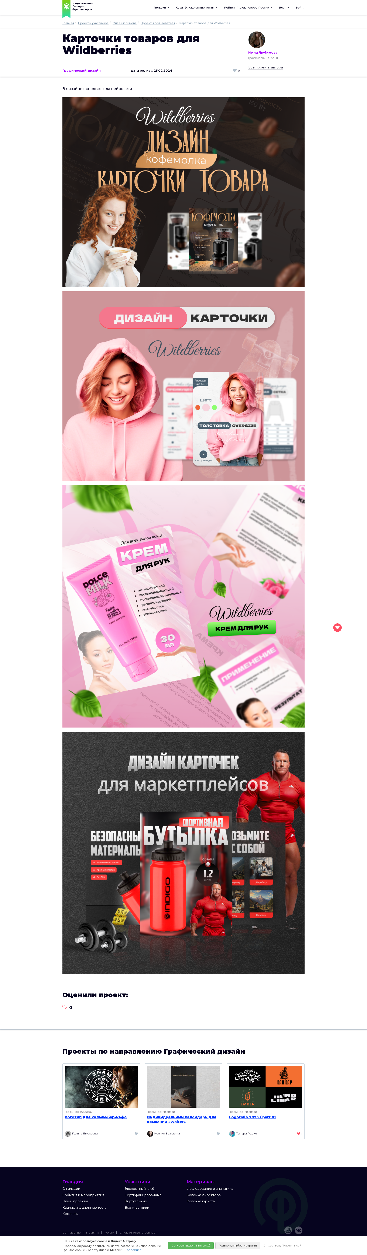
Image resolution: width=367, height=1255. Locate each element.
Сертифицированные (143, 1195)
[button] (196, 7)
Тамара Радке (246, 1133)
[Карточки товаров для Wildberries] (183, 192)
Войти (300, 7)
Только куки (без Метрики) (238, 1245)
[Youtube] (288, 1230)
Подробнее (133, 1250)
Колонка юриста (201, 1201)
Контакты (70, 1214)
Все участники (137, 1207)
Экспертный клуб (139, 1189)
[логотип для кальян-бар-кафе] (101, 1086)
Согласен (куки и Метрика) (191, 1245)
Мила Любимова (263, 52)
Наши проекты (75, 1201)
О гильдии (71, 1189)
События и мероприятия (83, 1195)
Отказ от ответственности (139, 1232)
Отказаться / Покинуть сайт (283, 1245)
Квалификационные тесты (84, 1207)
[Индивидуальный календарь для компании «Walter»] (183, 1086)
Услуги (109, 1232)
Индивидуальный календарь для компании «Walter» (181, 1119)
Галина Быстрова (84, 1133)
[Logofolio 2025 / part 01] (265, 1086)
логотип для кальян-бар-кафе (96, 1117)
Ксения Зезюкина (166, 1133)
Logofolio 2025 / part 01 (252, 1117)
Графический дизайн (81, 70)
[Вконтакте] (298, 1230)
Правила (92, 1232)
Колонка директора (204, 1195)
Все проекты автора (265, 67)
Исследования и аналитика (210, 1189)
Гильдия (160, 7)
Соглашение (71, 1232)
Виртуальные (136, 1201)
